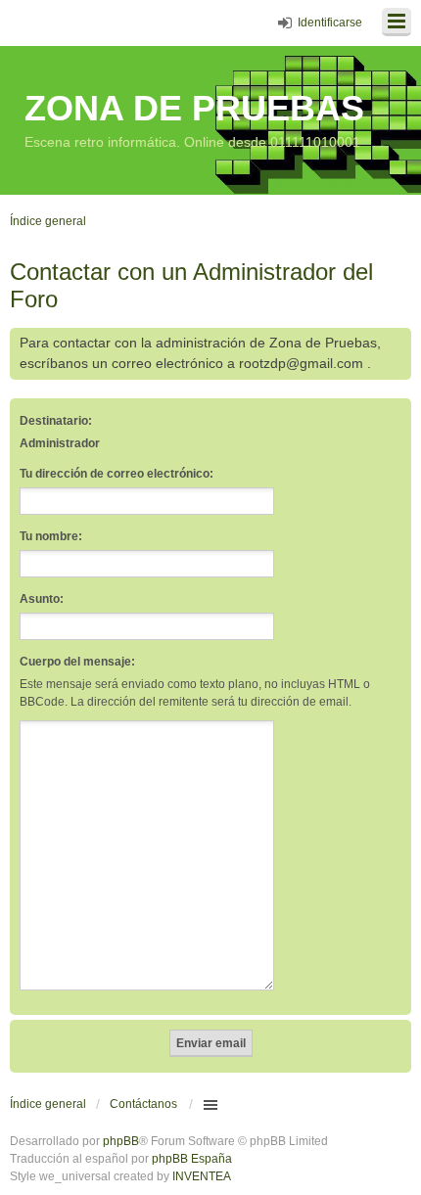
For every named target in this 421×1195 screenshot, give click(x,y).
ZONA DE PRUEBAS (194, 108)
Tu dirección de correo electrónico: (116, 474)
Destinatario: (56, 421)
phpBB (121, 1141)
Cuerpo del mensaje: (77, 661)
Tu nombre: (51, 536)
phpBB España (192, 1159)
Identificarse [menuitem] (330, 22)
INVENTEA (201, 1176)
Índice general (48, 1104)
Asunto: (42, 599)
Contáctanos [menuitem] (143, 1104)
